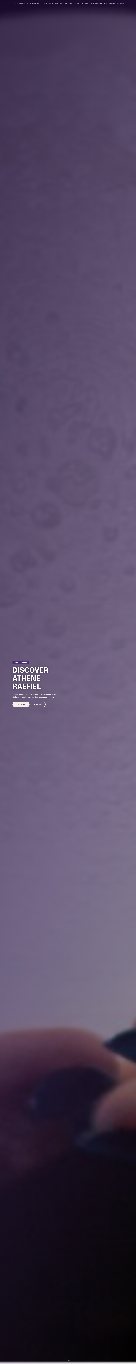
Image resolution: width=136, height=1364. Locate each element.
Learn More (38, 704)
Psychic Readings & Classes (99, 3)
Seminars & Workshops (81, 3)
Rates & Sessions (35, 3)
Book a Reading (21, 704)
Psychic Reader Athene (21, 3)
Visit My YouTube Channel (116, 3)
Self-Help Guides (48, 3)
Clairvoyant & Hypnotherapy (63, 3)
